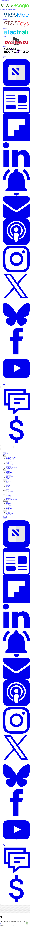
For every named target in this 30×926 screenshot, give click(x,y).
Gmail (7, 502)
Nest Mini (8, 473)
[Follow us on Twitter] (16, 761)
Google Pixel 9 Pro (10, 459)
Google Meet (8, 503)
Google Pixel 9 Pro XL (11, 458)
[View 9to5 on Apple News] (16, 547)
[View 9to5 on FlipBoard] (16, 602)
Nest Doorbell (9, 478)
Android (4, 480)
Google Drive (9, 508)
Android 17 (8, 481)
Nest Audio (8, 475)
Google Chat (8, 504)
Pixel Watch (8, 466)
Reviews (5, 516)
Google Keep (9, 507)
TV (4, 494)
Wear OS (8, 484)
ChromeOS (8, 493)
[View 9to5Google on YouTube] (16, 843)
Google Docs (8, 509)
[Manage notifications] (27, 923)
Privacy (4, 57)
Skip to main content (4, 0)
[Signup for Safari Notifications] (16, 657)
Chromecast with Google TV (12, 499)
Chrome (4, 490)
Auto (7, 482)
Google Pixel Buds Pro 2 (11, 467)
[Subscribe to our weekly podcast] (16, 706)
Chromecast (8, 498)
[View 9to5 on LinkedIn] (16, 629)
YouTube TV (8, 514)
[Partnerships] (16, 443)
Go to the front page (4, 923)
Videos (4, 518)
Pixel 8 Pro (8, 462)
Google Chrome (9, 491)
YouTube (5, 511)
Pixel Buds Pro (9, 468)
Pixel (4, 455)
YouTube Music (9, 513)
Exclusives (5, 453)
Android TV (8, 497)
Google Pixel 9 (9, 461)
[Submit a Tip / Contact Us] (16, 415)
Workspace (5, 500)
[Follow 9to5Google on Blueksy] (16, 788)
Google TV (8, 495)
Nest (4, 469)
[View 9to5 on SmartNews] (16, 574)
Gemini (4, 454)
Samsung (8, 485)
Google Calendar (9, 505)
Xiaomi (7, 489)
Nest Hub (8, 471)
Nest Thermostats (9, 476)
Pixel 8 (7, 463)
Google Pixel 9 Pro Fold (11, 457)
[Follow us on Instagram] (16, 733)
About (4, 56)
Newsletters (5, 517)
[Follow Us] (4, 845)
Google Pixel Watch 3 (10, 464)
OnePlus (7, 486)
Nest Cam (8, 477)
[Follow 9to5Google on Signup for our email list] (16, 678)
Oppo (7, 487)
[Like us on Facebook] (16, 816)
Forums (4, 452)
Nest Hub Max (9, 472)
